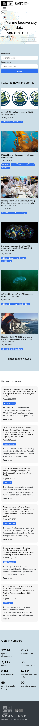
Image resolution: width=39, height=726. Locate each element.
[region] (19, 27)
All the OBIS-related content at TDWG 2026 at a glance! (17, 113)
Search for (5, 53)
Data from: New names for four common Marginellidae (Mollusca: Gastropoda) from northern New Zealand (17, 471)
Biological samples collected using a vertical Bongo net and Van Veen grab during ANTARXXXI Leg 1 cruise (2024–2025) (19, 392)
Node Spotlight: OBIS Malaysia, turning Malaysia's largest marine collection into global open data (18, 203)
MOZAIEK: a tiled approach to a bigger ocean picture (17, 156)
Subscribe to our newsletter (13, 719)
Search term (6, 62)
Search (19, 71)
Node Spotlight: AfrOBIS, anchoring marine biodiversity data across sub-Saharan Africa (16, 339)
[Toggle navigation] (4, 8)
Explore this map (28, 39)
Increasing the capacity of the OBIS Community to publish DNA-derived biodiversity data (16, 248)
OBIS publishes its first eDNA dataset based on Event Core (17, 295)
